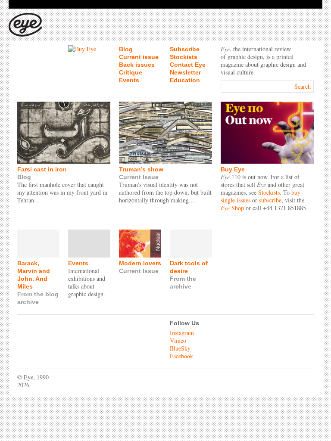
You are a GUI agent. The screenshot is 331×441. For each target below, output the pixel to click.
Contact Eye (188, 64)
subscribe (270, 200)
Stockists (183, 56)
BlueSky (180, 348)
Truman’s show (141, 169)
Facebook (181, 356)
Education (185, 80)
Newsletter (185, 72)
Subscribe (185, 49)
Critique (130, 72)
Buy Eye (233, 169)
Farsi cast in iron (42, 169)
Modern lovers (140, 263)
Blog (126, 49)
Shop (232, 208)
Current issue (139, 56)
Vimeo (178, 340)
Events (129, 80)
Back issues (137, 64)
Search (302, 86)
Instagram (182, 333)
